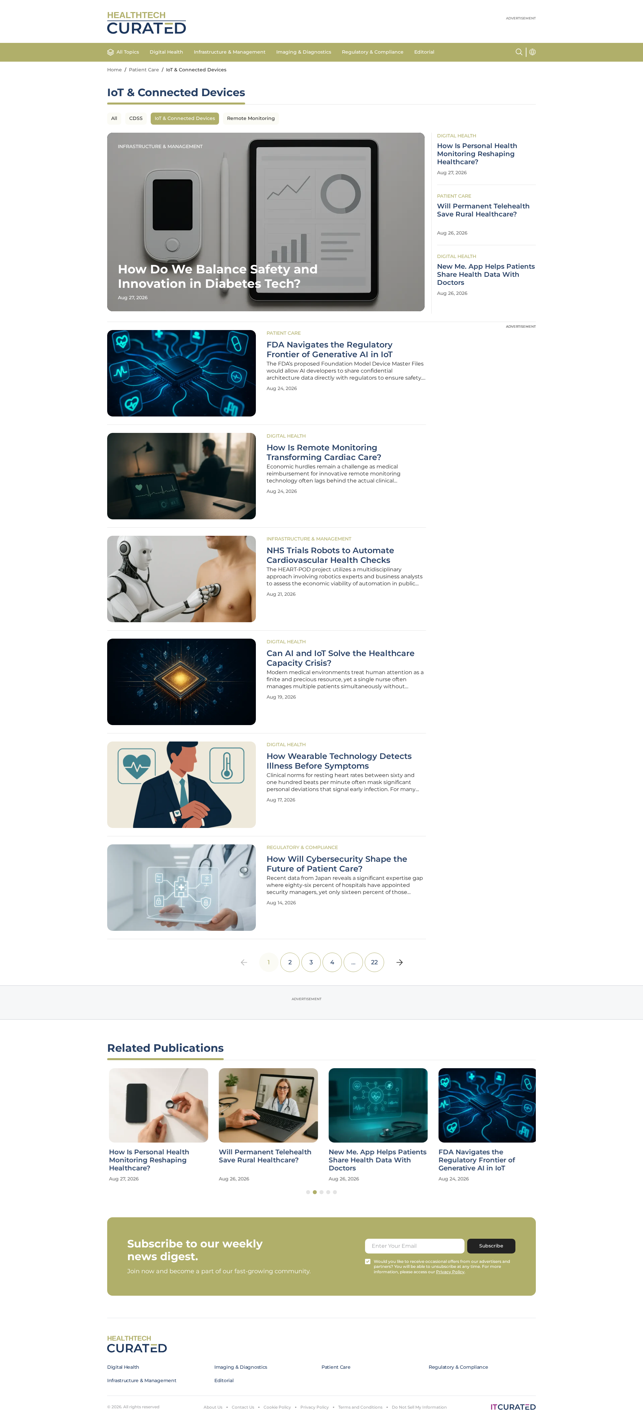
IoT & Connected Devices (185, 118)
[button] (308, 1192)
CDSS (136, 118)
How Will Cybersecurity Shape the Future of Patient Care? (337, 864)
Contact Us (243, 1407)
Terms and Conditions (360, 1407)
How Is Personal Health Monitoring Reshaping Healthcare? (477, 154)
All (114, 118)
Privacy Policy (314, 1407)
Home (114, 70)
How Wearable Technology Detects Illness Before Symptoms (339, 761)
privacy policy (450, 1271)
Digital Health (166, 52)
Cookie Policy (277, 1407)
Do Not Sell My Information (419, 1407)
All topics (128, 52)
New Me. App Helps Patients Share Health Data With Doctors (486, 274)
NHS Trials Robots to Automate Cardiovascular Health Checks (330, 555)
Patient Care (144, 70)
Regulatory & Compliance (373, 52)
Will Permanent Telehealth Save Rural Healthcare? (483, 210)
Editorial (424, 52)
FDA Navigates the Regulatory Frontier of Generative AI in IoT (329, 349)
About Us (213, 1407)
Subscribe (491, 1246)
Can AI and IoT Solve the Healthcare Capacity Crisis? (341, 658)
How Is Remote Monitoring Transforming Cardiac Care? (324, 452)
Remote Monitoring (251, 118)
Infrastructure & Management (230, 52)
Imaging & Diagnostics (303, 52)
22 (374, 962)
